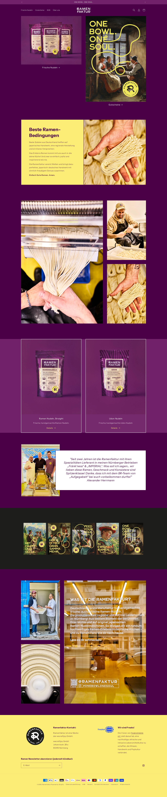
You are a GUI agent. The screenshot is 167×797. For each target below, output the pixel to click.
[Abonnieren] (59, 765)
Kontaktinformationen (102, 784)
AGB (83, 784)
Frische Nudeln (49, 67)
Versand (90, 784)
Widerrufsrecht (125, 784)
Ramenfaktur (46, 784)
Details (50, 428)
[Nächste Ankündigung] (145, 2)
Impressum (114, 784)
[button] (133, 10)
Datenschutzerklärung (73, 784)
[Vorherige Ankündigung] (21, 2)
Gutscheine (114, 105)
